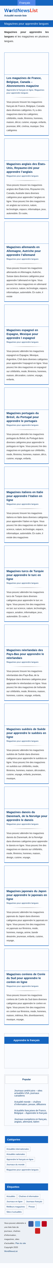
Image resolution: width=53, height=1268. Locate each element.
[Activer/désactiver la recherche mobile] (42, 10)
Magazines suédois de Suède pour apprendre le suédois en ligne (26, 733)
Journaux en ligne (14, 1201)
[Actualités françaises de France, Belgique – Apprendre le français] (8, 1111)
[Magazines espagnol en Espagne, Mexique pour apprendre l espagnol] (26, 316)
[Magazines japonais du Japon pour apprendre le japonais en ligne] (26, 877)
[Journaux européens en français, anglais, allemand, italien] (8, 1120)
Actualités (11, 1196)
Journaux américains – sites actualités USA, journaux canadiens (28, 1093)
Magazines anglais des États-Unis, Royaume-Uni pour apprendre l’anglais (26, 167)
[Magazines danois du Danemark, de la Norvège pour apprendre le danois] (26, 798)
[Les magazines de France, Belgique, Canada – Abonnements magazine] (26, 64)
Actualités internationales (18, 1149)
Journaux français (34, 1201)
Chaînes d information (29, 1196)
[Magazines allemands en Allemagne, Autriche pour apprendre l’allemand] (26, 233)
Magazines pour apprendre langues (22, 176)
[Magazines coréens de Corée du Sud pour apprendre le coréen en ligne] (26, 960)
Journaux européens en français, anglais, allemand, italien (30, 1120)
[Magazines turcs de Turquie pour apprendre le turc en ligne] (26, 557)
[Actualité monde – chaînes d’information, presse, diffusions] (8, 1103)
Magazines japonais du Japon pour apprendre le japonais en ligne (27, 895)
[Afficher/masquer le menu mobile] (47, 10)
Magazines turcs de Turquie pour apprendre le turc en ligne (25, 575)
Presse (32, 1207)
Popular (26, 1079)
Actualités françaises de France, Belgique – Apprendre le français (30, 1111)
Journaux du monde (15, 1164)
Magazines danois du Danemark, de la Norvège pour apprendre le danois (27, 816)
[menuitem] (26, 3)
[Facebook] (30, 1224)
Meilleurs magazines (16, 1207)
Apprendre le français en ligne (20, 90)
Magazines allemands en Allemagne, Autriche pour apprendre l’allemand (24, 251)
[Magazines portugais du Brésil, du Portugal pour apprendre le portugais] (26, 399)
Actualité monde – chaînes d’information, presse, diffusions (30, 1103)
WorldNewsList (11, 1251)
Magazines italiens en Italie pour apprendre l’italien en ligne (25, 496)
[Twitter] (37, 1224)
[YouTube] (37, 1231)
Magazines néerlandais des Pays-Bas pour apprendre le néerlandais (25, 654)
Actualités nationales (16, 1154)
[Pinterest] (44, 1224)
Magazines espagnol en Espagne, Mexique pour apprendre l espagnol (22, 334)
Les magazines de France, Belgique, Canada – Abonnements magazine (24, 81)
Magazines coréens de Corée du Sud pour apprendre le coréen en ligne (26, 978)
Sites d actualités (14, 1212)
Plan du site (20, 1243)
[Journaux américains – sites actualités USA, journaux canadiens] (8, 1093)
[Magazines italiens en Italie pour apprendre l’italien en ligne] (26, 478)
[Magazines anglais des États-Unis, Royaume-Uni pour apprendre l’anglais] (26, 150)
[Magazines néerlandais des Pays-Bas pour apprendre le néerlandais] (26, 636)
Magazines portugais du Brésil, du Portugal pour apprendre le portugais (23, 417)
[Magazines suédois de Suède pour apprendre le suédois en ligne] (26, 715)
